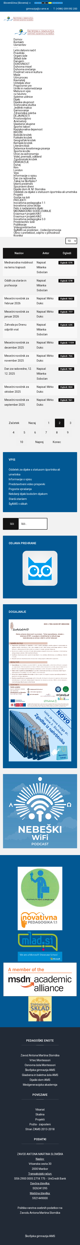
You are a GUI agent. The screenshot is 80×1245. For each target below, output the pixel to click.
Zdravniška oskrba (25, 113)
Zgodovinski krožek (25, 159)
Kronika (18, 235)
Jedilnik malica (23, 107)
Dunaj (17, 164)
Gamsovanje (21, 110)
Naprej (39, 442)
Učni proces (21, 77)
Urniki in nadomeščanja (28, 88)
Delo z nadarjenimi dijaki (28, 208)
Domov (18, 39)
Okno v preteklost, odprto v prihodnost (37, 232)
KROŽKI (18, 132)
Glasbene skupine (24, 124)
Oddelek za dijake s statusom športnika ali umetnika (45, 192)
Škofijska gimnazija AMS (40, 1070)
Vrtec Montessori (40, 1060)
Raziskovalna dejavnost (28, 129)
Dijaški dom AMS (40, 1079)
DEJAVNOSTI (22, 115)
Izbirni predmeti (23, 183)
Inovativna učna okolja (27, 205)
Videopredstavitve (25, 227)
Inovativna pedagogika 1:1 (29, 202)
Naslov (19, 253)
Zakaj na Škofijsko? (25, 181)
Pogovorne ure (23, 85)
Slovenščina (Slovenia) (16, 2)
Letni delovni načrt (25, 50)
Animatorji (20, 121)
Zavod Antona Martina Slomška (40, 1055)
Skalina (40, 1114)
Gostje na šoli (22, 197)
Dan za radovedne (25, 178)
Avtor (46, 253)
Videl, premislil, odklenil (28, 156)
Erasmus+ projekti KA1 (27, 213)
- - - (16, 47)
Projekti (18, 194)
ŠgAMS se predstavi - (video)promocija (37, 230)
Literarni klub (21, 145)
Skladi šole (20, 58)
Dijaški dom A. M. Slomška (29, 189)
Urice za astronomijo (26, 153)
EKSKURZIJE (21, 162)
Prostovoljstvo (22, 118)
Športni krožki (22, 151)
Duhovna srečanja (25, 69)
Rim (16, 167)
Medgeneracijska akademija (40, 1084)
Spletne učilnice (23, 96)
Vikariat (40, 1109)
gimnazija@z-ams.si (37, 8)
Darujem (19, 61)
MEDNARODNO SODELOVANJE (32, 211)
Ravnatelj (19, 80)
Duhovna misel (23, 66)
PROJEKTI (20, 200)
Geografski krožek (25, 140)
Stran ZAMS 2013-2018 (40, 1129)
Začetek (14, 423)
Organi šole (20, 55)
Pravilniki (19, 53)
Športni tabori (22, 126)
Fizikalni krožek (23, 137)
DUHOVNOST (22, 63)
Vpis (16, 172)
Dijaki (17, 99)
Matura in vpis (22, 92)
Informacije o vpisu (25, 175)
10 (21, 442)
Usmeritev (20, 44)
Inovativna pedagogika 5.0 (29, 219)
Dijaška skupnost (24, 102)
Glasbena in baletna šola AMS (40, 1075)
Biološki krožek (23, 134)
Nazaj (32, 423)
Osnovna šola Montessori (40, 1065)
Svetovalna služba (25, 104)
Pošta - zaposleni (40, 1124)
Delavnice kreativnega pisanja (32, 148)
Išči (12, 523)
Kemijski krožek (23, 143)
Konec (57, 442)
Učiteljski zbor (22, 83)
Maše (17, 74)
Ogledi (67, 253)
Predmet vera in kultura (28, 72)
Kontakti (19, 42)
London (18, 170)
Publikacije (20, 224)
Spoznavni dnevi (24, 186)
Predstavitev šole (24, 221)
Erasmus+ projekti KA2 (27, 216)
